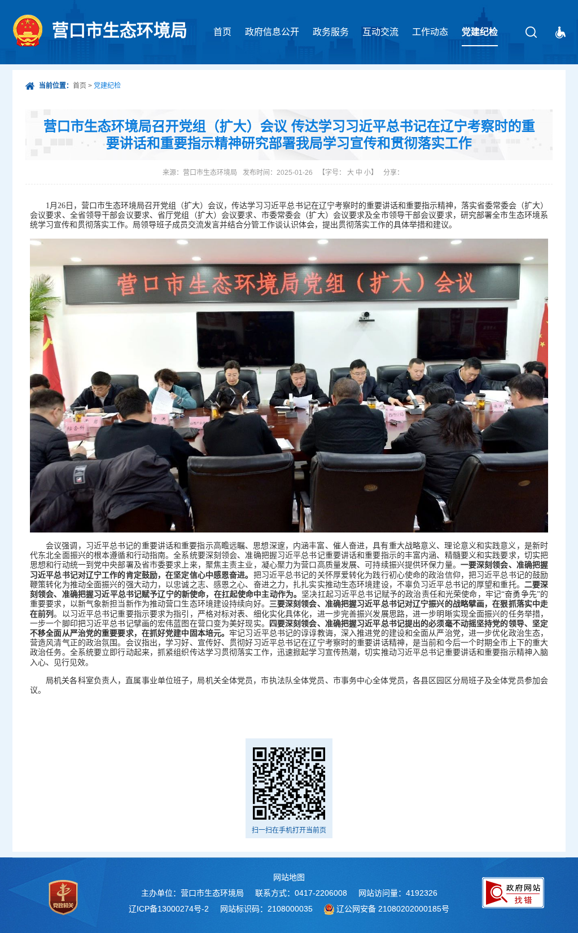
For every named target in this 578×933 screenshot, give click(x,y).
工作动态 (430, 32)
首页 (222, 32)
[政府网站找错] (513, 892)
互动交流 (380, 32)
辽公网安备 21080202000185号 (392, 908)
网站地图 (289, 877)
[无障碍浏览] (560, 32)
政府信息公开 (272, 32)
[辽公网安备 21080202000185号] (329, 908)
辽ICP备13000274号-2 (169, 908)
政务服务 (331, 32)
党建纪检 (480, 32)
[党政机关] (63, 897)
